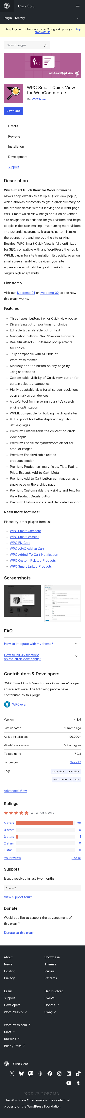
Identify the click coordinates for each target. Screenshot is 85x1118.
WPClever (39, 99)
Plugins (49, 971)
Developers (12, 1005)
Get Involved (53, 991)
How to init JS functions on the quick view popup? (22, 657)
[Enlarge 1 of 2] (36, 590)
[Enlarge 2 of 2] (76, 590)
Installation (16, 146)
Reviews (14, 136)
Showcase (52, 957)
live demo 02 (49, 293)
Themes (50, 964)
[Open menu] (78, 6)
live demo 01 (26, 293)
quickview (73, 771)
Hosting (9, 971)
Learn (8, 991)
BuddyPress (15, 1046)
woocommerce (62, 779)
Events (49, 998)
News (8, 964)
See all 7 (75, 762)
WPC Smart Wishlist (24, 537)
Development (17, 157)
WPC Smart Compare (25, 531)
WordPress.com (17, 1025)
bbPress (12, 1039)
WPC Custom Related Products (33, 560)
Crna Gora (20, 1064)
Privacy (9, 978)
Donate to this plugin (19, 933)
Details (13, 126)
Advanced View (15, 791)
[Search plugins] (46, 45)
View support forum (18, 897)
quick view (58, 771)
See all (76, 858)
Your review (12, 858)
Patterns (50, 978)
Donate (51, 1005)
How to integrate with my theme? (28, 644)
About (8, 957)
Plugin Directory (14, 18)
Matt (9, 1032)
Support (13, 167)
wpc (77, 779)
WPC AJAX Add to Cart (27, 549)
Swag (50, 1012)
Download (14, 110)
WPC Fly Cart (20, 543)
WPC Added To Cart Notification (34, 555)
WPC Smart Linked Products (31, 566)
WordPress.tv (15, 1012)
